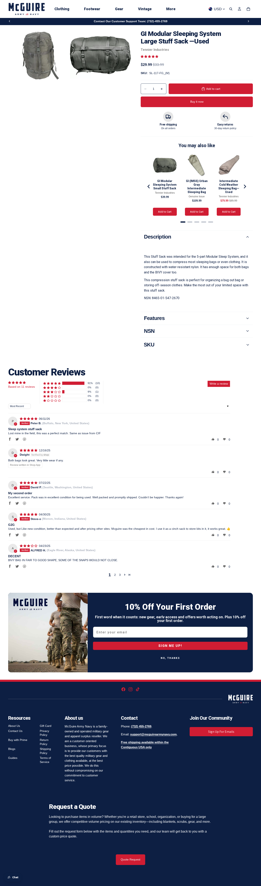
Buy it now (196, 101)
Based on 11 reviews (21, 386)
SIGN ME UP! (170, 646)
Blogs (11, 749)
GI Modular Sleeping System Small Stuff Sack (165, 184)
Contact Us (15, 731)
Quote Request (130, 859)
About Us (14, 725)
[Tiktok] (137, 689)
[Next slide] (248, 21)
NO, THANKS (170, 658)
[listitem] (171, 8)
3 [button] (120, 574)
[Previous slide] (9, 21)
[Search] (230, 8)
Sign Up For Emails (221, 731)
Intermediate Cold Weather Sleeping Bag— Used (228, 186)
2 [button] (115, 574)
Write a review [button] (219, 383)
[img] (29, 418)
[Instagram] (130, 689)
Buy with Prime (17, 740)
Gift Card (45, 725)
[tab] (182, 222)
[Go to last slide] (149, 186)
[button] (149, 56)
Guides (12, 757)
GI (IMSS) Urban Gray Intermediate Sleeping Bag (197, 186)
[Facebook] (123, 689)
